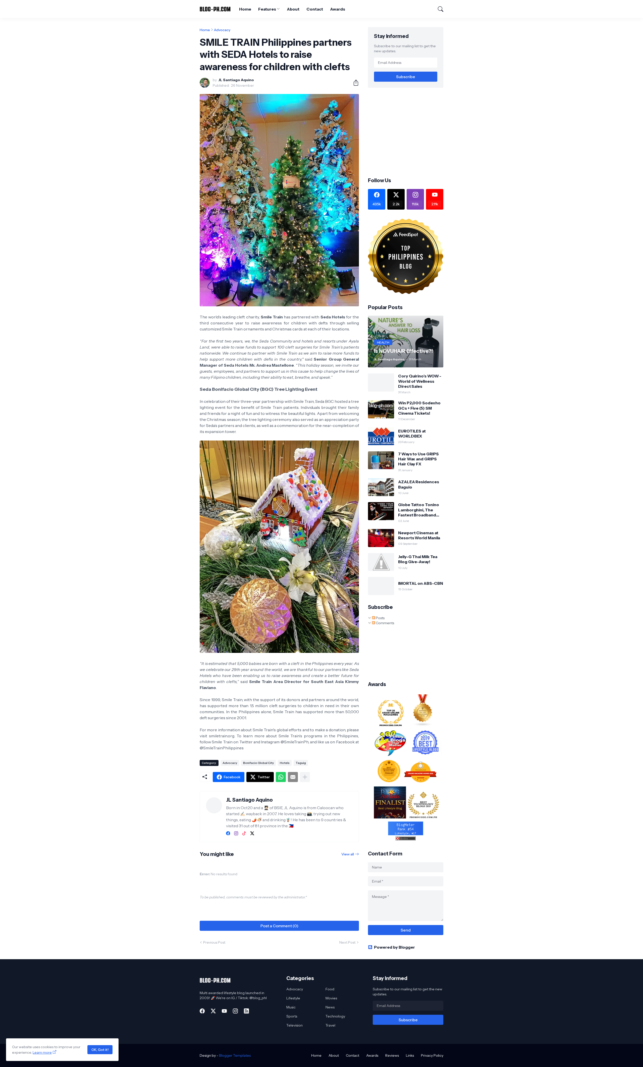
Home (245, 9)
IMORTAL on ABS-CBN (420, 583)
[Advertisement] (410, 132)
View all (347, 854)
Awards (337, 9)
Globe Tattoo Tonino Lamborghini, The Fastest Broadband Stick (418, 509)
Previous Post (214, 942)
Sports (291, 1016)
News (330, 1007)
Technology (335, 1016)
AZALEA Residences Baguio (418, 484)
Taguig (301, 763)
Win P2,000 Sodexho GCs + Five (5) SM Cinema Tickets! (419, 408)
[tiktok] (244, 833)
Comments (384, 623)
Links (410, 1055)
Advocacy (222, 30)
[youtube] (224, 1010)
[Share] (354, 83)
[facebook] (228, 833)
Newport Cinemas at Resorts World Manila (419, 535)
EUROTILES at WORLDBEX (412, 433)
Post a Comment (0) (279, 925)
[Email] (293, 777)
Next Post (347, 942)
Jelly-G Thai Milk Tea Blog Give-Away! (417, 559)
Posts (380, 618)
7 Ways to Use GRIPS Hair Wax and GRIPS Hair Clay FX (418, 459)
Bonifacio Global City (258, 763)
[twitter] (252, 833)
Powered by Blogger (394, 947)
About (293, 9)
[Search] (438, 9)
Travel (330, 1025)
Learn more (42, 1052)
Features (267, 9)
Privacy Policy (432, 1055)
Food (330, 989)
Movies (331, 998)
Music (291, 1007)
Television (294, 1025)
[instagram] (236, 833)
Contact (314, 9)
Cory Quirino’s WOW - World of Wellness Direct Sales (419, 381)
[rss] (246, 1010)
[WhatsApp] (281, 777)
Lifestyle (293, 998)
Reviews (392, 1055)
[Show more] (305, 777)
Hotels (285, 763)
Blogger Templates (235, 1055)
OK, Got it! (100, 1049)
